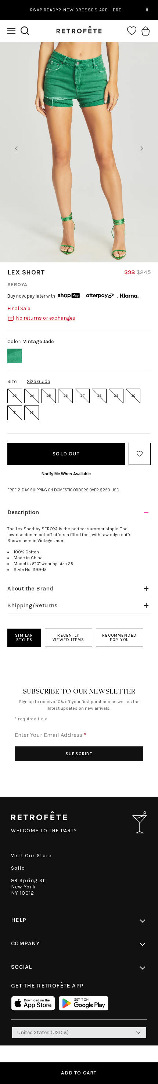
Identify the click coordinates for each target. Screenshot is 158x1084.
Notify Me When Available (66, 474)
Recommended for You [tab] (119, 637)
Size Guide (38, 381)
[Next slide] (141, 148)
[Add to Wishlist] (140, 454)
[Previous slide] (16, 148)
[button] (11, 31)
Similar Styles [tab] (24, 637)
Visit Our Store (31, 855)
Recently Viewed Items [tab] (68, 637)
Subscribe (79, 753)
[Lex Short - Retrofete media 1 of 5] (79, 152)
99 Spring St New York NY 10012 (28, 886)
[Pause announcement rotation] (147, 10)
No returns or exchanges (45, 318)
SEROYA (17, 284)
